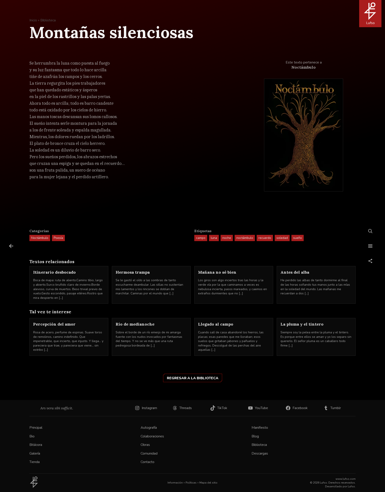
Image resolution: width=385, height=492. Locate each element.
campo (200, 238)
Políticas (191, 482)
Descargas (260, 453)
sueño (297, 238)
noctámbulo (244, 238)
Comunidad (149, 453)
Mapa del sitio (208, 482)
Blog (255, 436)
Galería (34, 453)
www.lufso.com (346, 479)
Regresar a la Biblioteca (192, 378)
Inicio (33, 20)
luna (214, 238)
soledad (282, 238)
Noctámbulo (39, 238)
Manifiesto (260, 427)
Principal (35, 427)
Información (175, 482)
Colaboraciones (152, 436)
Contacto (147, 461)
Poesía (58, 238)
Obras (145, 444)
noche (226, 238)
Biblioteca (48, 20)
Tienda (34, 461)
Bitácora (35, 444)
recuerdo (264, 238)
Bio (32, 436)
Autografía (149, 427)
